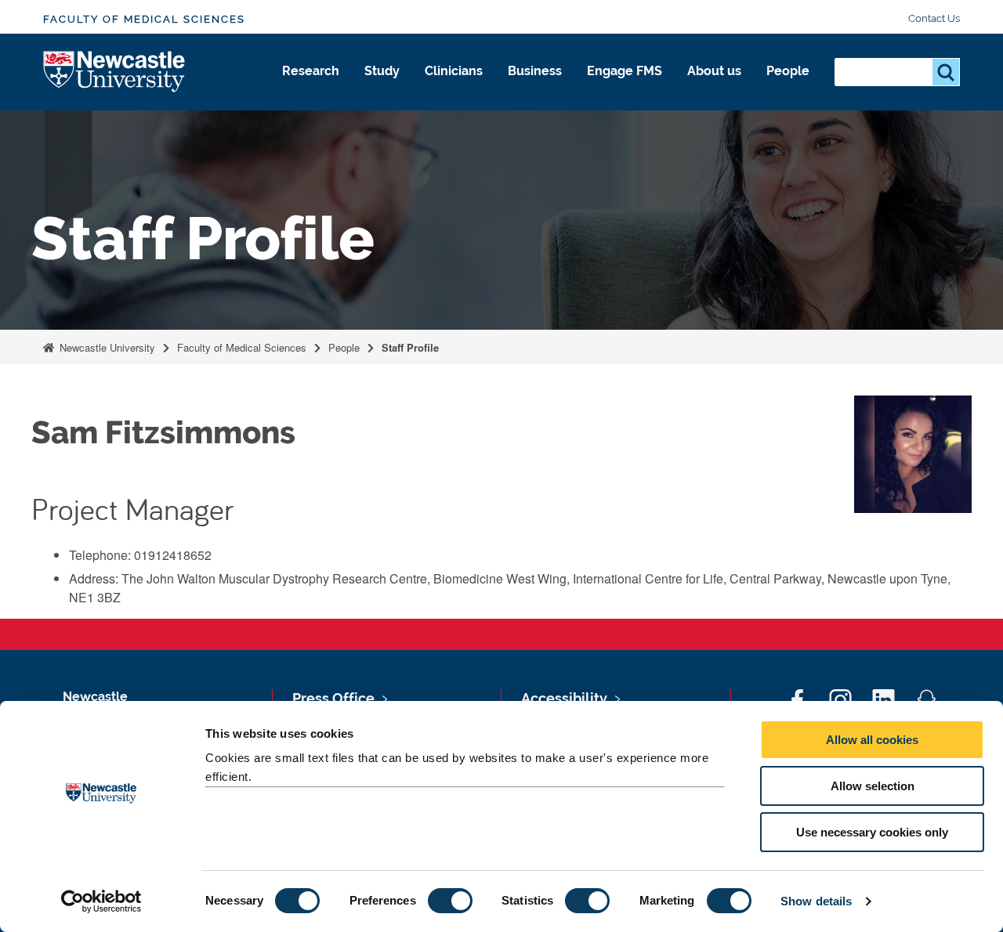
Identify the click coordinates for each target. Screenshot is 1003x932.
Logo (114, 72)
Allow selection (872, 786)
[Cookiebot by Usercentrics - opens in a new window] (101, 901)
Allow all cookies (872, 739)
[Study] (382, 88)
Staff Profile (410, 347)
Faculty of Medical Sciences (144, 19)
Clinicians (454, 70)
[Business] (535, 88)
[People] (787, 88)
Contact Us (934, 18)
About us (714, 70)
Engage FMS (624, 70)
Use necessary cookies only (872, 832)
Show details (816, 901)
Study (382, 70)
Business (535, 70)
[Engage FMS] (624, 88)
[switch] (450, 900)
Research (310, 70)
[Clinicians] (454, 88)
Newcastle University (105, 347)
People (787, 70)
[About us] (714, 88)
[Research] (310, 88)
